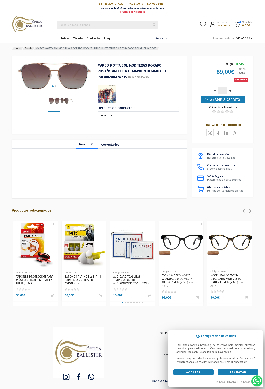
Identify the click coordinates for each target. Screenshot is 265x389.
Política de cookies (249, 381)
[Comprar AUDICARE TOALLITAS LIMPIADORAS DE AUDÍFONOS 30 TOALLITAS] (149, 295)
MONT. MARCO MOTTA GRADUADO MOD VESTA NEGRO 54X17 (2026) (179, 280)
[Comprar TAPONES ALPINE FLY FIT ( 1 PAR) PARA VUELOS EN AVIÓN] (100, 295)
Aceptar (193, 372)
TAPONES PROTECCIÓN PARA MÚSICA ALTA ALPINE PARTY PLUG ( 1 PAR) (34, 280)
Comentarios (110, 144)
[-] (214, 90)
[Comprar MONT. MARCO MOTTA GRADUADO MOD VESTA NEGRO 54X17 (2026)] (197, 297)
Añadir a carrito (225, 100)
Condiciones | (162, 381)
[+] (230, 90)
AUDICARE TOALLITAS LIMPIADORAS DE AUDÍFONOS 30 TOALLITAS (132, 280)
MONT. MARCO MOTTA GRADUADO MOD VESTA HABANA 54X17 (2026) (228, 280)
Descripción (87, 144)
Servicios (161, 38)
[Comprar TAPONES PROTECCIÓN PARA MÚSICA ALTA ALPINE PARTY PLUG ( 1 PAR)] (52, 295)
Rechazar (238, 372)
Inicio (65, 38)
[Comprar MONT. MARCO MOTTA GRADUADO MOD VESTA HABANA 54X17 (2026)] (246, 297)
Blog (107, 38)
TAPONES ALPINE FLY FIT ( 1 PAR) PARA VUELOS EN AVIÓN (83, 280)
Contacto (93, 38)
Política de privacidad (227, 381)
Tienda (78, 38)
